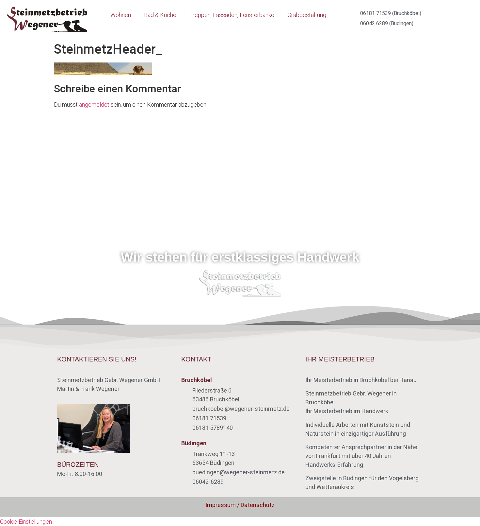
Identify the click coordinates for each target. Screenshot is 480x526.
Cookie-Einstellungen (26, 521)
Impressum (220, 504)
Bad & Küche (160, 14)
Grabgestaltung (306, 14)
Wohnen (120, 14)
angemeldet (94, 104)
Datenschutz (258, 504)
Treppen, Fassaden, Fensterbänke (231, 14)
